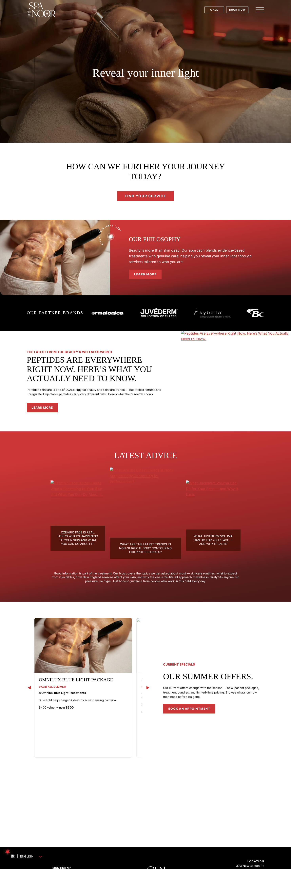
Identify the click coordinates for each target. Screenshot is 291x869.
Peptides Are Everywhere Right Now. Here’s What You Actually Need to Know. (89, 369)
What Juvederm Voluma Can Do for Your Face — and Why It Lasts (213, 540)
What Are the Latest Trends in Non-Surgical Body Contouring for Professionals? (145, 548)
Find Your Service (145, 196)
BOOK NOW (237, 9)
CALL (214, 9)
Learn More (44, 408)
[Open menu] (260, 9)
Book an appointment (189, 709)
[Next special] (147, 687)
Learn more (145, 274)
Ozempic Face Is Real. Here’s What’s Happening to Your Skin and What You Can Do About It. (78, 538)
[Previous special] (29, 687)
